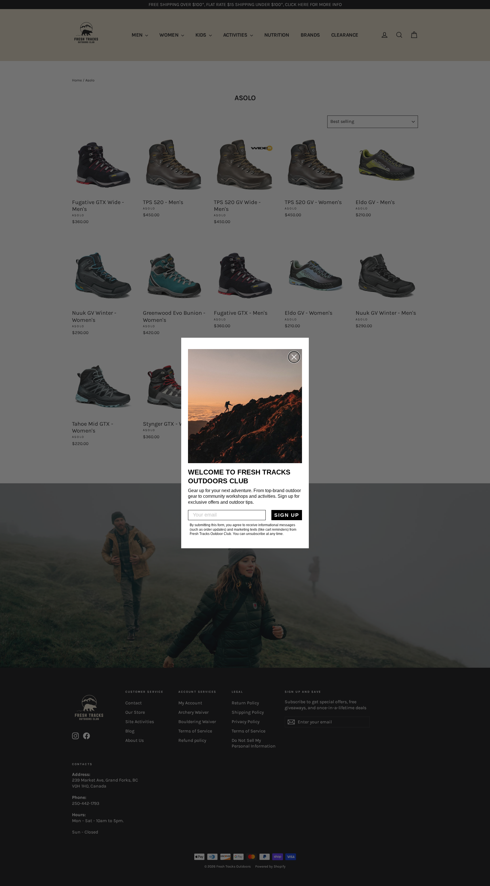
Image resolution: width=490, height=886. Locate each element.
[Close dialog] (294, 357)
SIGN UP (286, 515)
